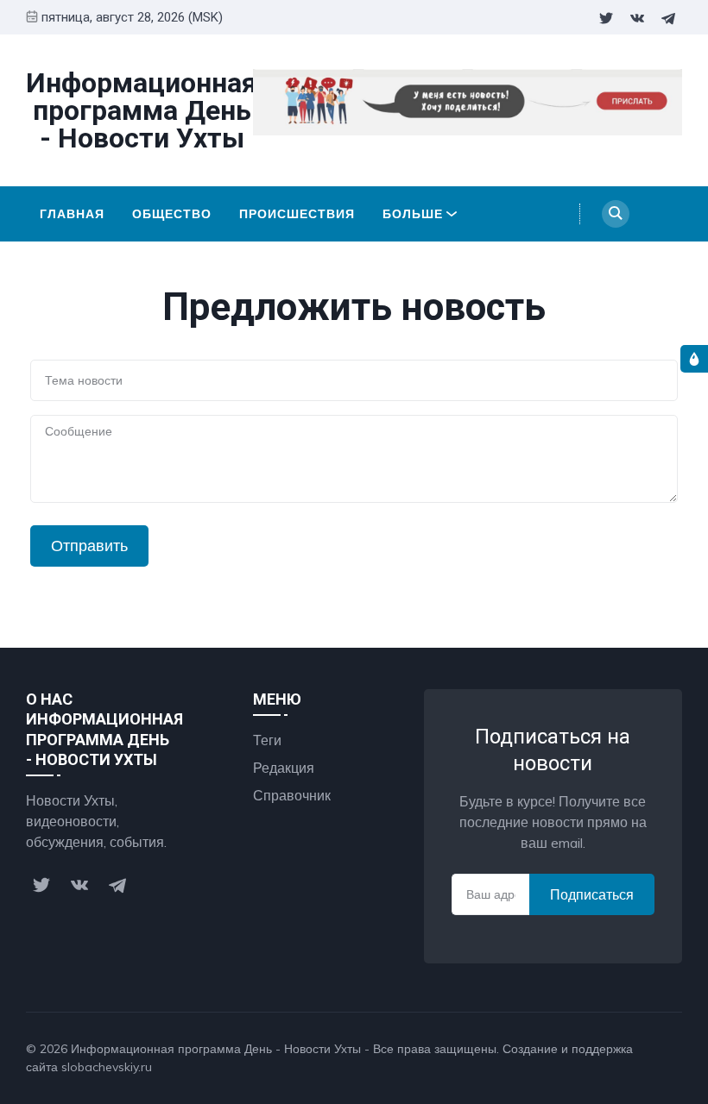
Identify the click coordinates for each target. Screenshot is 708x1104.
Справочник (292, 795)
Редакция (283, 767)
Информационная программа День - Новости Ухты (216, 1049)
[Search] (615, 214)
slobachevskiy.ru (106, 1067)
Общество (172, 214)
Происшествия (297, 214)
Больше (412, 214)
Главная (72, 214)
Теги (267, 740)
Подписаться (592, 894)
